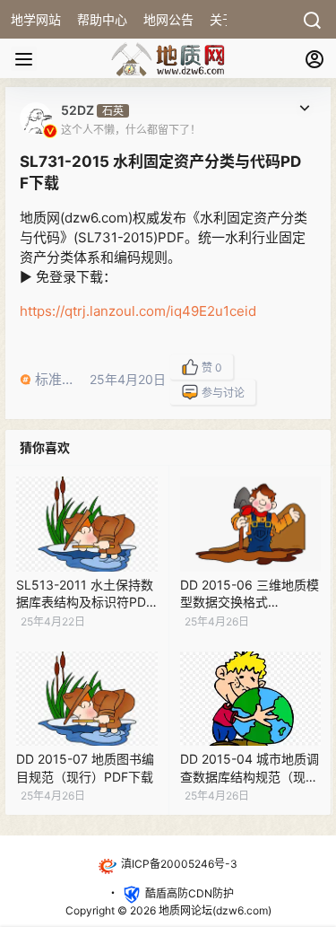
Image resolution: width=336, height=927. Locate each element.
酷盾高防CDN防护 (189, 893)
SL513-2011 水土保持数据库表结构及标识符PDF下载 (84, 602)
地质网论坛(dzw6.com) (213, 910)
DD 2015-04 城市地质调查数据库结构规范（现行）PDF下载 (249, 776)
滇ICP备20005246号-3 (179, 863)
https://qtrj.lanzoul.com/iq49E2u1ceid (138, 310)
